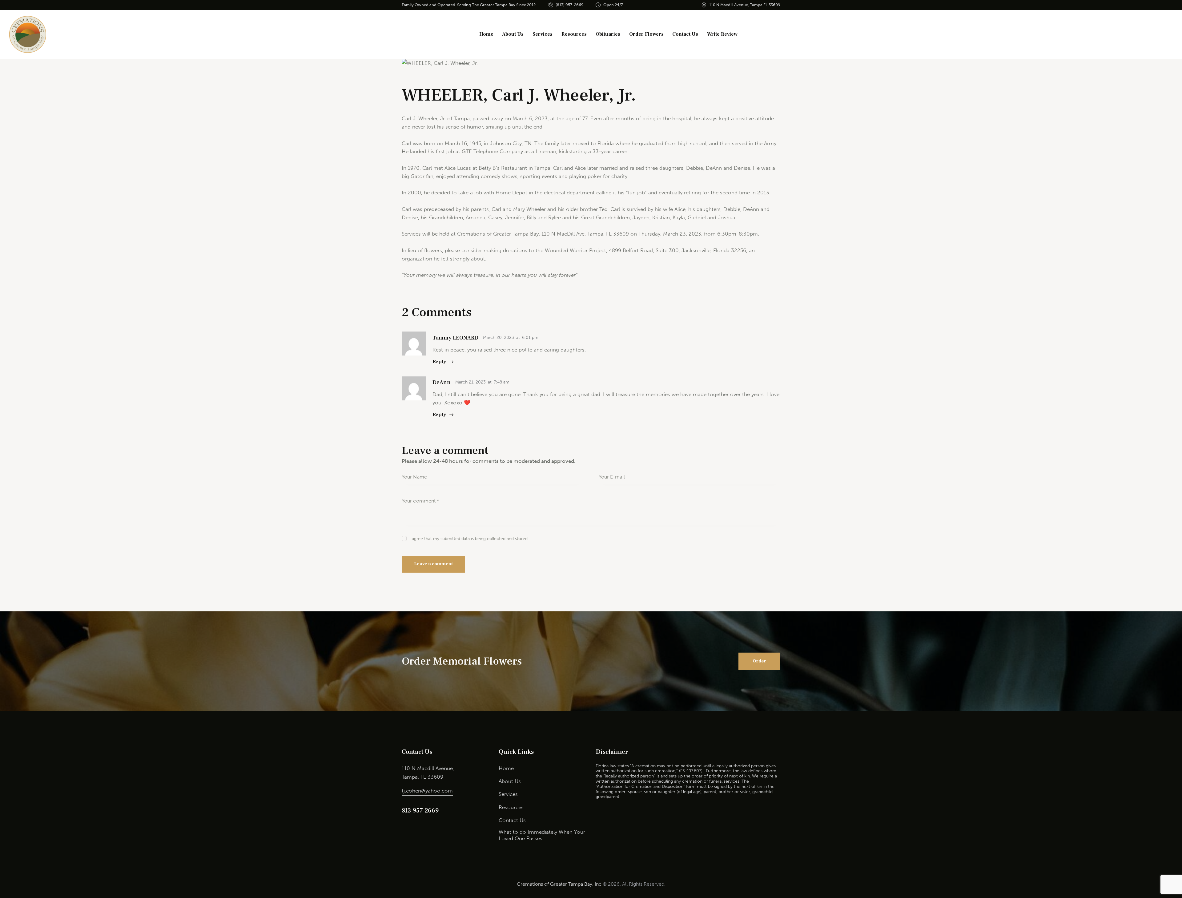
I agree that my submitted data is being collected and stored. (469, 538)
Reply (439, 361)
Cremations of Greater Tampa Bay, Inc (559, 884)
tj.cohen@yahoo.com (427, 791)
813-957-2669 (420, 811)
